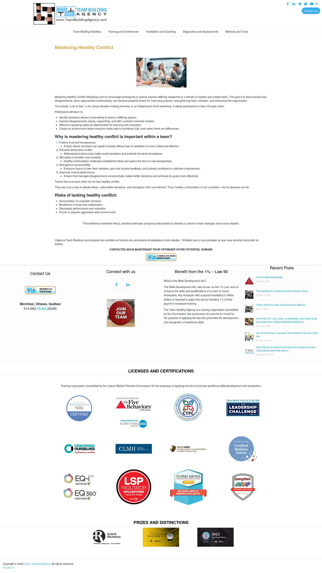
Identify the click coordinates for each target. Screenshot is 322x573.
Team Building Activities (87, 31)
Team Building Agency (37, 564)
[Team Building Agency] (161, 13)
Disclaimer (8, 567)
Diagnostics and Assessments (200, 31)
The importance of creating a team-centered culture (282, 290)
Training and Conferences (123, 31)
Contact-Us (311, 11)
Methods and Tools (236, 31)
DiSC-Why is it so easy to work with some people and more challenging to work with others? (285, 348)
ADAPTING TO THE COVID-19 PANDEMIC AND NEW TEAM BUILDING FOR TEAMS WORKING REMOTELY (286, 320)
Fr (316, 3)
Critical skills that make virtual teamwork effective (280, 304)
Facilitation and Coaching (161, 31)
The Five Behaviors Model (269, 277)
